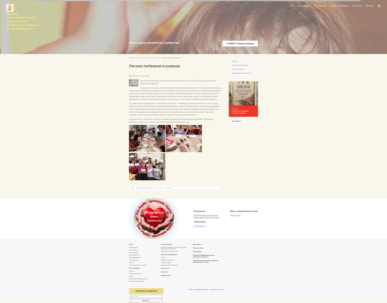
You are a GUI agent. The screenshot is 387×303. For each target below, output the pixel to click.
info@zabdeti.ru (200, 226)
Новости (157, 58)
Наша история (133, 250)
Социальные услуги (135, 273)
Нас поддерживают (135, 257)
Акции (150, 52)
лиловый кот (161, 188)
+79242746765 (200, 222)
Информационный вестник (242, 73)
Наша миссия (133, 247)
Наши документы (134, 255)
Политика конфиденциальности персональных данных (203, 256)
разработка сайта (202, 289)
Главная (132, 58)
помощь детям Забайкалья (146, 188)
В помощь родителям (240, 65)
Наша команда (133, 252)
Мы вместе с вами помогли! (169, 251)
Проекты (131, 271)
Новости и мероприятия (339, 6)
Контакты (181, 53)
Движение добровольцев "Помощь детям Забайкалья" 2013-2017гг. (174, 248)
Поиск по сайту (198, 248)
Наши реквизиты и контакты (138, 265)
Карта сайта (197, 244)
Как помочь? (357, 6)
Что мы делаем (303, 6)
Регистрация (197, 251)
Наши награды (133, 260)
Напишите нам (166, 275)
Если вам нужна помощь (136, 281)
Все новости (236, 121)
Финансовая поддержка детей (138, 279)
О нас (291, 6)
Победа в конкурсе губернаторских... (240, 112)
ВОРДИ (170, 188)
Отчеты (131, 262)
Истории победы (238, 69)
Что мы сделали (320, 6)
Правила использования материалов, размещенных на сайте (205, 261)
